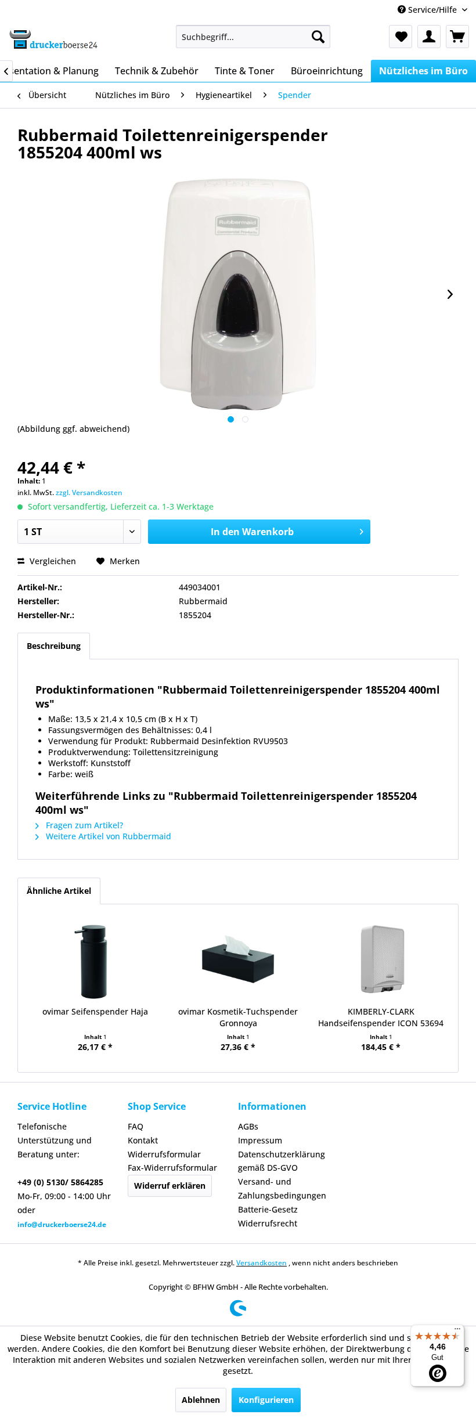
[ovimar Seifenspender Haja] (95, 959)
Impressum (260, 1140)
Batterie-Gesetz (268, 1209)
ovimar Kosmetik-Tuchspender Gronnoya (238, 1017)
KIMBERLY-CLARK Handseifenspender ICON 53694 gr (380, 1017)
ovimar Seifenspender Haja (95, 1011)
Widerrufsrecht (267, 1223)
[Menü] (457, 1331)
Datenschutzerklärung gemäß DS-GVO (281, 1161)
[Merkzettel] (400, 36)
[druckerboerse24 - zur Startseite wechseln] (53, 39)
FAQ (135, 1126)
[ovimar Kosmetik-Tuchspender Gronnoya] (238, 959)
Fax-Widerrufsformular (172, 1167)
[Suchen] (318, 36)
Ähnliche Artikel (59, 890)
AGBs (248, 1126)
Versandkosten (261, 1263)
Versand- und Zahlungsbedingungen (282, 1188)
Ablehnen (201, 1399)
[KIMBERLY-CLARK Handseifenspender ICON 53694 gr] (380, 959)
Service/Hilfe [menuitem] (432, 9)
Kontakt (143, 1140)
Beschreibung (54, 645)
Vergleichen (51, 561)
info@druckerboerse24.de (61, 1224)
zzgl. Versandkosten (89, 492)
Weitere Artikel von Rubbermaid (107, 836)
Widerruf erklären (169, 1185)
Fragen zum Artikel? (83, 825)
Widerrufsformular (164, 1154)
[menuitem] (253, 36)
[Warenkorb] (457, 36)
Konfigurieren (266, 1399)
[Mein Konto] (429, 36)
